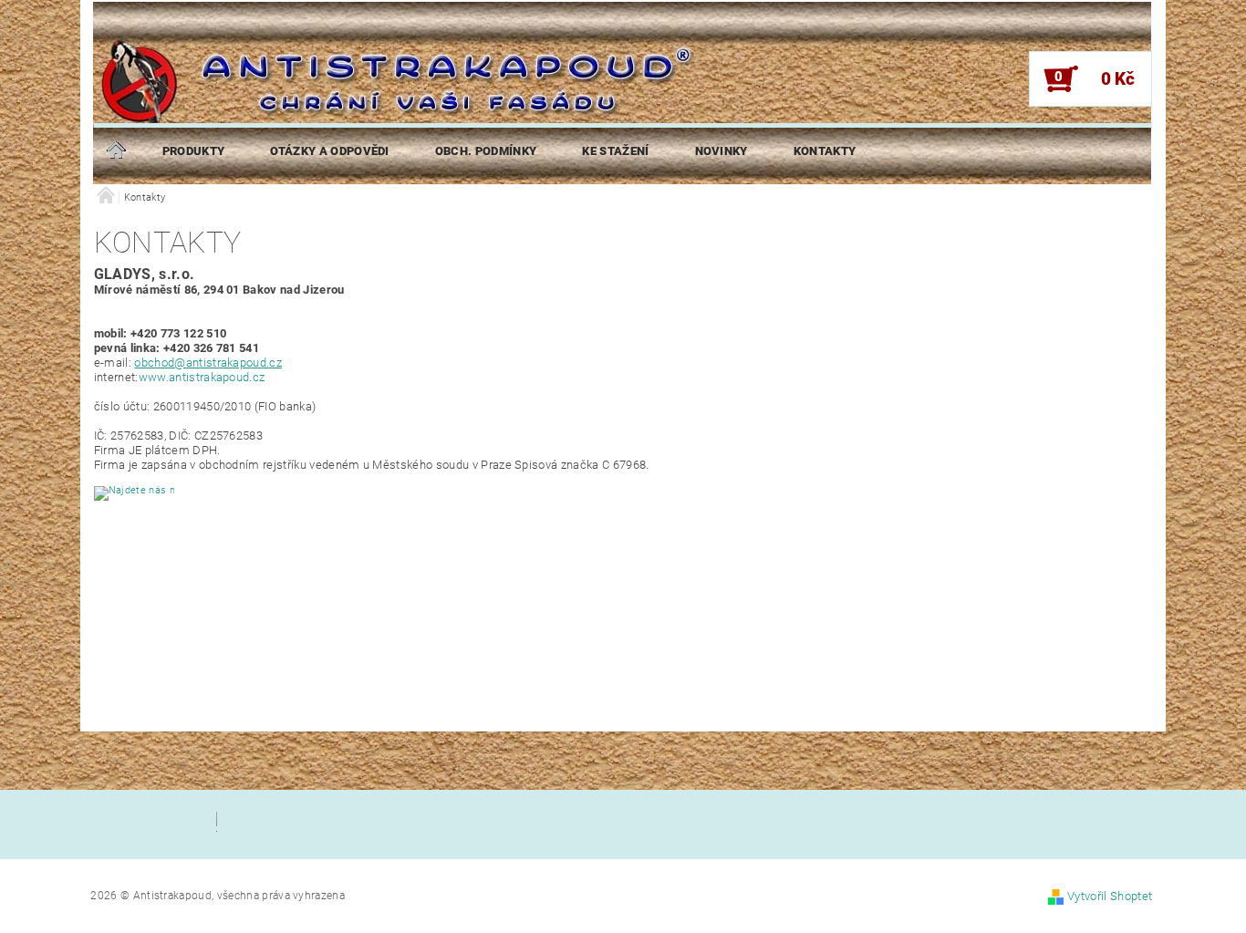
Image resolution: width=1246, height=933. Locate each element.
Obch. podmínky (485, 151)
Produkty (193, 151)
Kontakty (825, 151)
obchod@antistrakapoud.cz (208, 362)
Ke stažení (615, 151)
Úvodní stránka (117, 151)
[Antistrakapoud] (272, 94)
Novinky (721, 151)
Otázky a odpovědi (329, 151)
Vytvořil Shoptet (1109, 896)
